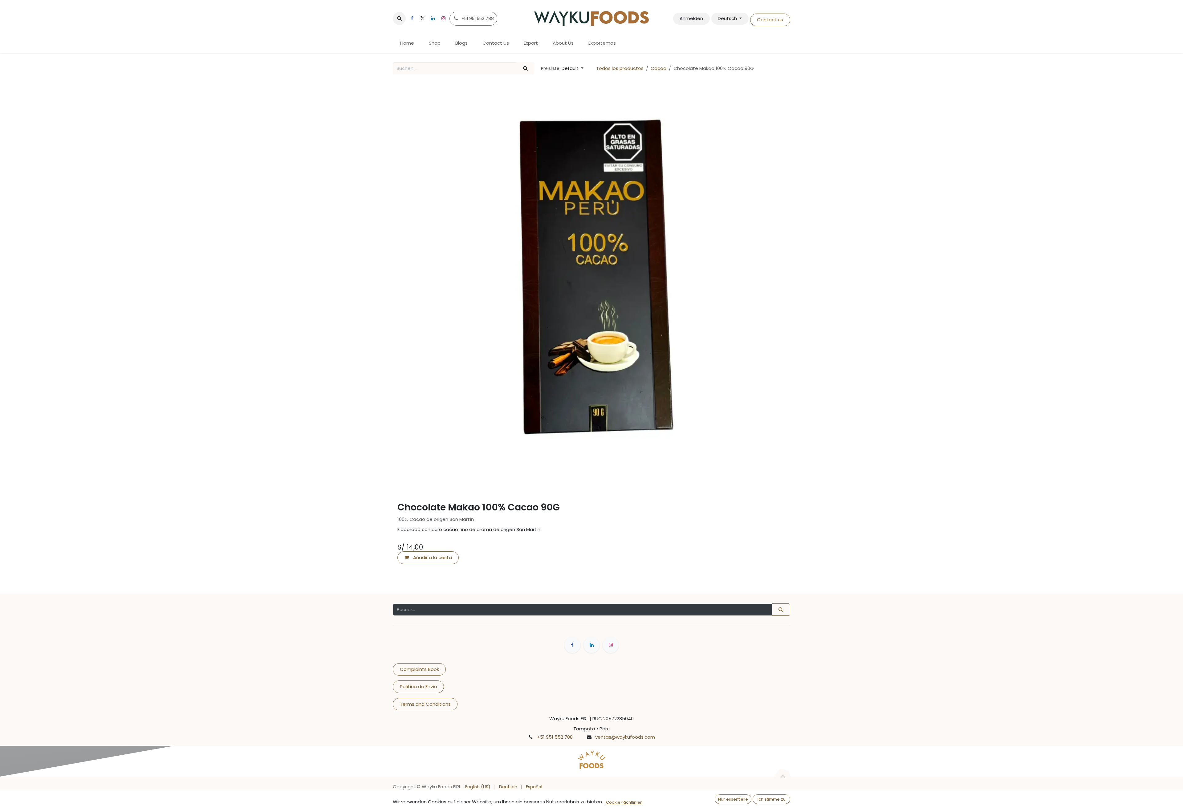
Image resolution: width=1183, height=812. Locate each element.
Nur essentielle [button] (733, 799)
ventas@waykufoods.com (625, 737)
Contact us (770, 19)
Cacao (658, 68)
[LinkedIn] (432, 18)
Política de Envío (418, 686)
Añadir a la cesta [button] (432, 557)
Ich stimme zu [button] (772, 799)
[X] (422, 18)
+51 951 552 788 (555, 737)
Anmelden (691, 18)
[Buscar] (781, 609)
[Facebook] (412, 18)
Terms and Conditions (425, 704)
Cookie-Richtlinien (624, 802)
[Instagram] (443, 18)
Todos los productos (620, 68)
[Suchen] (525, 68)
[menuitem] (407, 43)
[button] (399, 18)
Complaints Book (419, 669)
